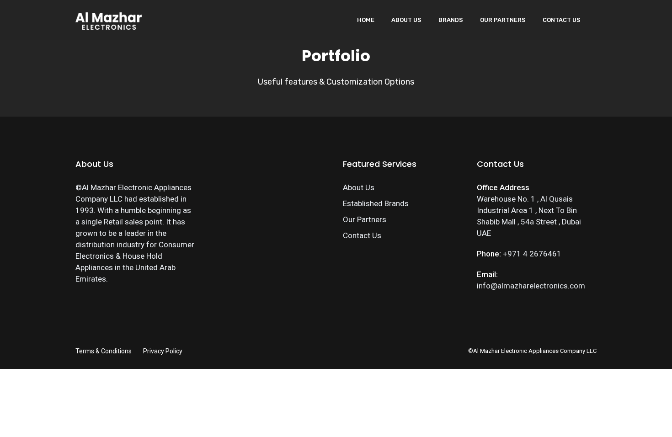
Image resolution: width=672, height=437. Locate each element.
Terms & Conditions (103, 351)
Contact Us (562, 19)
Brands (450, 19)
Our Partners (503, 19)
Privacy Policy (162, 351)
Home (365, 19)
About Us (406, 19)
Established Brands (376, 203)
